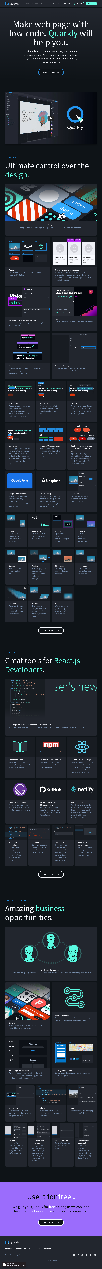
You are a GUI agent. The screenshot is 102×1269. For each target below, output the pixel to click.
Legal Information (21, 1255)
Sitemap (38, 1255)
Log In (79, 3)
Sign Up (91, 3)
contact (67, 3)
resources (57, 3)
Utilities (31, 1255)
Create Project (51, 72)
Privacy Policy (9, 1255)
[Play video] (51, 118)
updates (38, 3)
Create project (51, 630)
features (29, 3)
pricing (48, 3)
